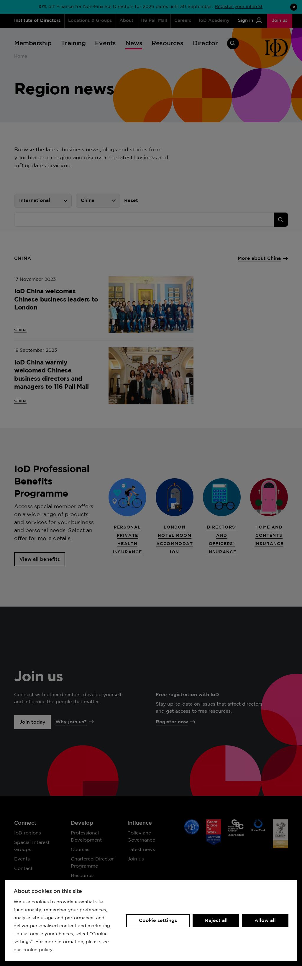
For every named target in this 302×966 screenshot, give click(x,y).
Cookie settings (158, 920)
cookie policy (37, 950)
